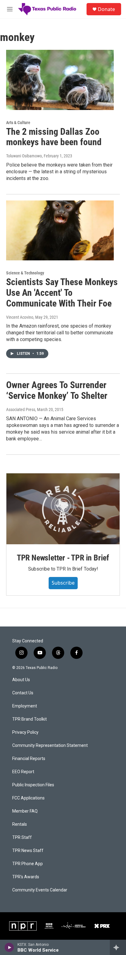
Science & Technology (25, 272)
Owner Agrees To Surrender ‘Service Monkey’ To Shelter (56, 390)
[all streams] (118, 947)
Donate (106, 9)
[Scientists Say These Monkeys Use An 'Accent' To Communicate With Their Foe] (60, 230)
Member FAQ (25, 811)
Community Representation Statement (50, 745)
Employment (24, 706)
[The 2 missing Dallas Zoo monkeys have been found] (60, 80)
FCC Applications (28, 798)
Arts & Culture (18, 122)
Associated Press (20, 409)
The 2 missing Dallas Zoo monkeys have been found (54, 137)
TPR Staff (22, 837)
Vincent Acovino (19, 317)
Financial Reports (28, 758)
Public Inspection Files (33, 785)
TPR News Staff (27, 850)
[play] (9, 947)
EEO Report (23, 772)
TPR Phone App (27, 863)
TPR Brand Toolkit (29, 719)
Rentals (19, 824)
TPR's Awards (25, 877)
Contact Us (22, 693)
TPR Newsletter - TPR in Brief (63, 557)
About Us (21, 680)
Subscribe (63, 582)
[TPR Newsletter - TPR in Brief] (63, 508)
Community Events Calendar (39, 890)
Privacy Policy (25, 732)
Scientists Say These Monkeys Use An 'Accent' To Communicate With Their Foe (62, 293)
